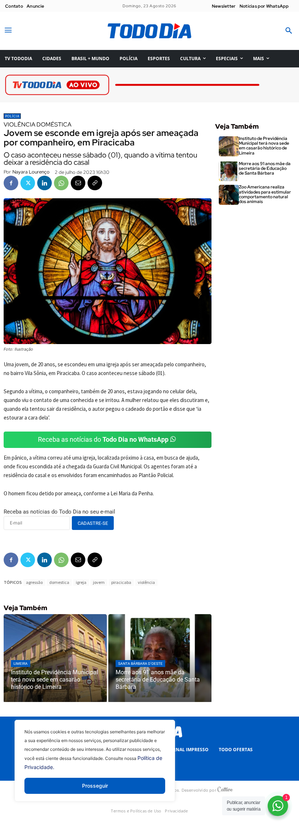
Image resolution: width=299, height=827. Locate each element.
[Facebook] (11, 183)
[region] (95, 766)
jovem (99, 582)
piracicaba (121, 582)
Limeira (20, 664)
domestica (59, 582)
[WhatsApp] (61, 183)
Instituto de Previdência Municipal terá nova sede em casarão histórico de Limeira (264, 146)
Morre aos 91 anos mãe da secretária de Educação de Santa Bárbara (265, 168)
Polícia (12, 116)
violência (146, 582)
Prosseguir (95, 786)
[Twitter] (27, 183)
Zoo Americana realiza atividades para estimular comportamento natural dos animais (265, 194)
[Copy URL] (95, 183)
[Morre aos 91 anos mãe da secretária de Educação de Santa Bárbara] (159, 658)
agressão (34, 582)
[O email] (78, 183)
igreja (81, 582)
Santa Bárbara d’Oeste (140, 664)
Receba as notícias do (103, 439)
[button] (288, 31)
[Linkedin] (44, 183)
